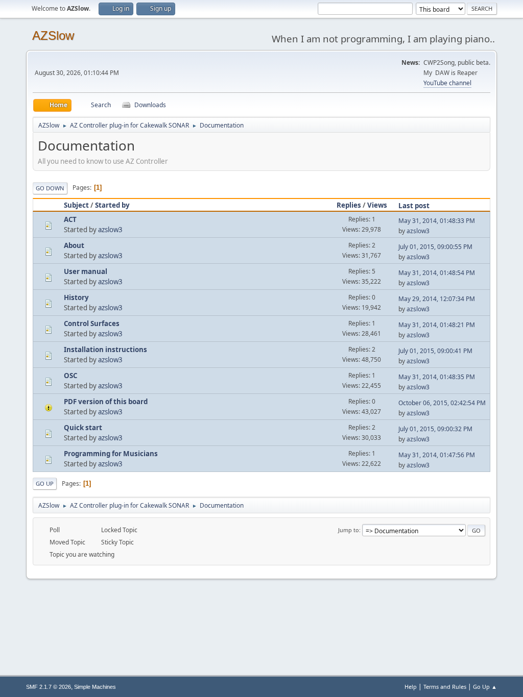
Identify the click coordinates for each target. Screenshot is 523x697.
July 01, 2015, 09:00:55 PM (435, 246)
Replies (349, 205)
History (76, 297)
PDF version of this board (106, 401)
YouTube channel (447, 83)
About (74, 245)
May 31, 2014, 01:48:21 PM (436, 324)
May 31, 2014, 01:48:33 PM (436, 220)
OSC (70, 375)
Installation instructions (105, 349)
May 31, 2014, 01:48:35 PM (436, 376)
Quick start (83, 427)
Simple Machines (95, 687)
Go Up (45, 483)
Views (377, 205)
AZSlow (53, 35)
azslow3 (110, 229)
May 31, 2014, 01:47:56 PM (436, 455)
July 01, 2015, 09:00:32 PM (435, 429)
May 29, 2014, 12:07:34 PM (436, 298)
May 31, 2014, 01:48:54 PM (436, 272)
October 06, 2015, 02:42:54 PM (442, 403)
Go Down (50, 188)
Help (411, 686)
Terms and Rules (444, 686)
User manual (85, 271)
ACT (70, 219)
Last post (414, 205)
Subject (76, 205)
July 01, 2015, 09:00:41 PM (435, 350)
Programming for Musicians (111, 453)
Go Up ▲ (485, 686)
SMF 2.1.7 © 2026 (48, 687)
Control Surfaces (92, 323)
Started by (112, 205)
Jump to (348, 530)
